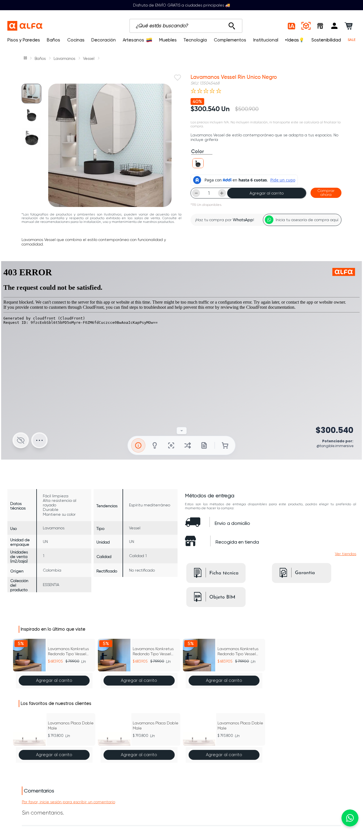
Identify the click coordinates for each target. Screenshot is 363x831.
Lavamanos (64, 58)
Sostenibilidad (326, 40)
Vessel (88, 58)
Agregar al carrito (267, 193)
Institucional (265, 40)
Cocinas (76, 40)
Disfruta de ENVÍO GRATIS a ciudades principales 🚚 (181, 5)
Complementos (230, 40)
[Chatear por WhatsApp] (349, 817)
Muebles (168, 40)
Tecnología (195, 40)
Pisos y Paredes (23, 40)
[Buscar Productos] (232, 24)
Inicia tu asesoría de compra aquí (307, 219)
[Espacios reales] (306, 26)
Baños (53, 40)
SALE (352, 40)
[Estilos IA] (292, 26)
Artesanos (133, 40)
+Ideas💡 (294, 40)
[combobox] (185, 26)
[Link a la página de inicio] (26, 58)
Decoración (103, 40)
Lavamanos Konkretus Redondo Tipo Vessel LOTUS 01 (68, 651)
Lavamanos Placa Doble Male (71, 725)
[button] (334, 26)
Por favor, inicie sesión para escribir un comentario (68, 802)
